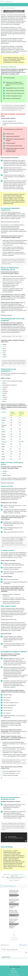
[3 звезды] (14, 877)
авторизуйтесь (23, 945)
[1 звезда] (4, 877)
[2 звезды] (9, 877)
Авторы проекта (14, 972)
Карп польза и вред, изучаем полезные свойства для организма (13, 926)
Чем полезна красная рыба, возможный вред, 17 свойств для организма (14, 906)
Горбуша (4, 417)
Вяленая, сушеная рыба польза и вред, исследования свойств (13, 915)
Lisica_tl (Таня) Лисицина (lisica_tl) (17, 874)
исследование (11, 213)
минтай (4, 346)
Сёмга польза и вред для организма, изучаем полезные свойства (14, 895)
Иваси (3, 422)
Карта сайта (13, 970)
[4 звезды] (19, 877)
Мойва (3, 429)
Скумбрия (4, 441)
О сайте (13, 968)
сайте (24, 722)
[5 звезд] (23, 877)
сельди (21, 538)
